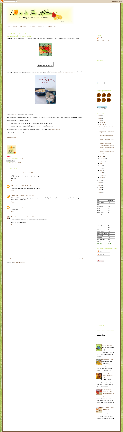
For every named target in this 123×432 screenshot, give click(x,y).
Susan (100, 37)
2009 (100, 190)
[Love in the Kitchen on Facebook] (99, 97)
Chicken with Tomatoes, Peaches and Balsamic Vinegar (107, 375)
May (101, 168)
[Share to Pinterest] (14, 161)
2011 (100, 185)
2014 (100, 120)
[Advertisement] (28, 253)
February (102, 175)
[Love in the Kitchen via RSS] (104, 102)
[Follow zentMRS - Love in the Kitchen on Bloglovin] (102, 108)
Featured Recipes (52, 26)
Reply (12, 180)
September (102, 158)
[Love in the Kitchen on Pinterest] (99, 102)
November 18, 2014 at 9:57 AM (26, 195)
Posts (100, 251)
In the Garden (23, 26)
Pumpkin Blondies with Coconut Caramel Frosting (106, 144)
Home (8, 26)
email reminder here (55, 129)
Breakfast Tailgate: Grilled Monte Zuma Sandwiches (107, 409)
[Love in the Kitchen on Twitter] (104, 97)
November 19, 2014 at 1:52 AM (27, 216)
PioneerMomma (15, 216)
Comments (101, 254)
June (101, 165)
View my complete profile (104, 40)
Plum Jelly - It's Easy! (106, 345)
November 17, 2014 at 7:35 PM (25, 173)
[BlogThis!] (9, 161)
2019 (100, 116)
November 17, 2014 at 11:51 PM (24, 186)
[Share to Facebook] (12, 161)
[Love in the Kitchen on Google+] (109, 97)
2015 (100, 118)
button (15, 114)
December (102, 122)
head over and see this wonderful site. (67, 72)
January (102, 177)
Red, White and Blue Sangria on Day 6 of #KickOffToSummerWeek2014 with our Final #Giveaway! (107, 393)
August (102, 161)
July (101, 163)
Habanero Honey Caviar (107, 359)
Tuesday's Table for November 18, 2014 (19, 36)
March (101, 173)
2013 (100, 180)
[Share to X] (11, 161)
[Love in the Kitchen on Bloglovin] (109, 102)
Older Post (81, 259)
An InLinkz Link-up (11, 137)
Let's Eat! (15, 26)
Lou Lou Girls (14, 195)
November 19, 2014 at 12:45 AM (24, 207)
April (101, 170)
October (102, 156)
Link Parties (32, 26)
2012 (100, 183)
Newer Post (9, 259)
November (102, 125)
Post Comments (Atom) (18, 262)
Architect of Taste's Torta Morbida (25, 71)
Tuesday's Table (41, 26)
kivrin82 (13, 207)
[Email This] (7, 161)
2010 (100, 187)
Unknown (13, 186)
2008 (100, 192)
